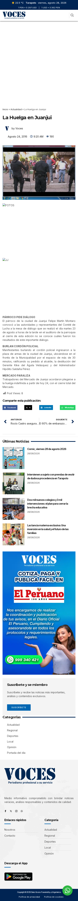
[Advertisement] (39, 62)
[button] (65, 15)
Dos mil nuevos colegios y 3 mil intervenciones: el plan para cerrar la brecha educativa (47, 503)
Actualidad (16, 109)
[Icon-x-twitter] (11, 811)
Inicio (5, 109)
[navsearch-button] (72, 15)
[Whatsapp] (22, 811)
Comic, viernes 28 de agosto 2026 (46, 448)
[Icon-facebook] (5, 811)
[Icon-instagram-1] (16, 811)
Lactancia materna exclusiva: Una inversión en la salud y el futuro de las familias (48, 529)
